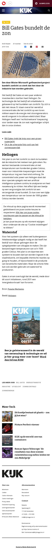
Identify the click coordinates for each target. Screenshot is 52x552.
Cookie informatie (7, 495)
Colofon (4, 492)
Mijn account (25, 495)
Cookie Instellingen (7, 498)
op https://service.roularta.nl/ (30, 529)
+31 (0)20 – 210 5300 (28, 514)
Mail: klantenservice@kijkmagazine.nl (33, 532)
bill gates (20, 382)
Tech (7, 22)
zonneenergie (8, 391)
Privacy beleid (6, 501)
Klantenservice (26, 523)
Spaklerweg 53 (26, 508)
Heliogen (12, 295)
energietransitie (33, 382)
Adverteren (5, 489)
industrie (6, 387)
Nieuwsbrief (25, 492)
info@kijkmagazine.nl (28, 517)
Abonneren (25, 489)
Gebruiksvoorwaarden (8, 511)
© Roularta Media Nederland (10, 517)
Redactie (24, 505)
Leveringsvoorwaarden (8, 508)
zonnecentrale (29, 387)
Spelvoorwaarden (7, 514)
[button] (42, 3)
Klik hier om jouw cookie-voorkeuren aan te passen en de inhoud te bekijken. (23, 215)
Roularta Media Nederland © (26, 547)
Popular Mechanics (16, 289)
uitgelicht (16, 387)
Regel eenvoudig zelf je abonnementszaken (34, 526)
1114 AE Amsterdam (28, 511)
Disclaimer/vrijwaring (8, 504)
